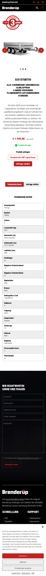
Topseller (8, 521)
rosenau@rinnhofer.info (38, 2)
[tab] (14, 184)
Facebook (43, 2)
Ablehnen (23, 562)
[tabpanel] (23, 278)
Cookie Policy (16, 573)
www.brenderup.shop (15, 499)
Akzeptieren (23, 556)
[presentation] (4, 50)
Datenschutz (26, 573)
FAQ (6, 518)
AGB (32, 573)
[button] (43, 527)
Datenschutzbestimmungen (28, 458)
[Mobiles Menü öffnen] (42, 7)
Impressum (34, 521)
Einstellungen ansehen (23, 568)
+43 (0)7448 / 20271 (34, 2)
